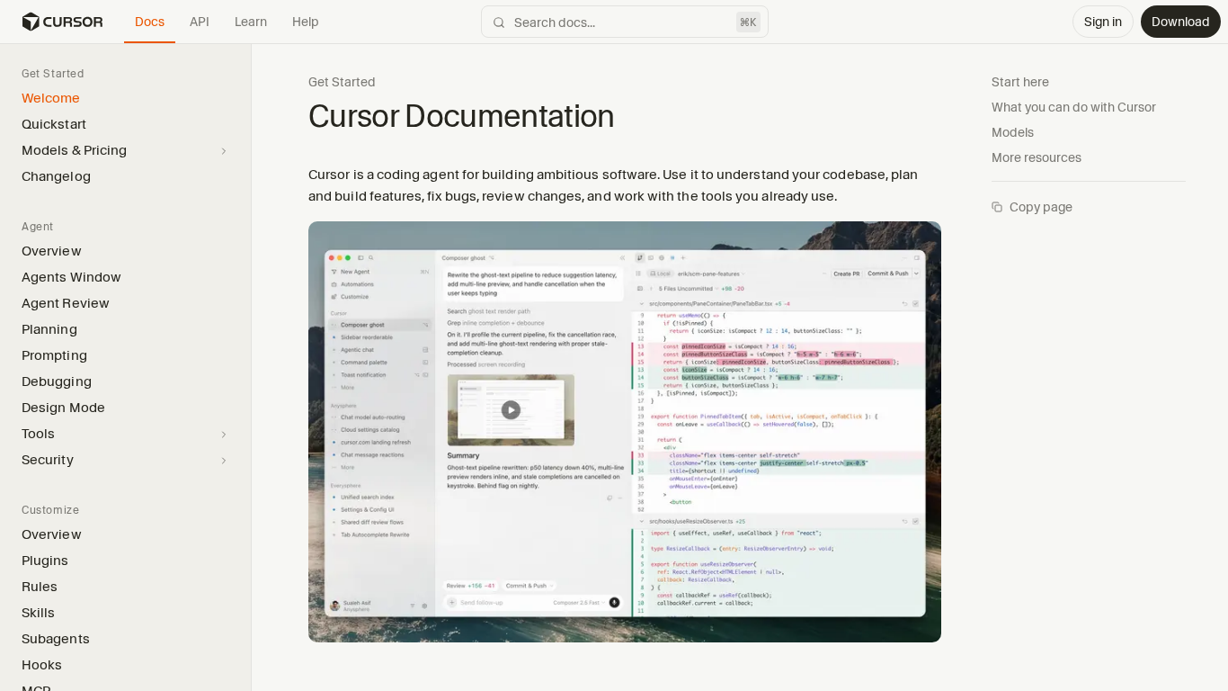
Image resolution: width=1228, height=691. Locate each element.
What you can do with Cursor (1074, 107)
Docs (150, 21)
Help (305, 21)
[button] (251, 367)
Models (1013, 132)
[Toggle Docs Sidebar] (251, 366)
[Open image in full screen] (624, 439)
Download (1181, 21)
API (199, 21)
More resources (1036, 157)
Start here (1020, 82)
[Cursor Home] (62, 21)
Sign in (1103, 21)
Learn (251, 21)
